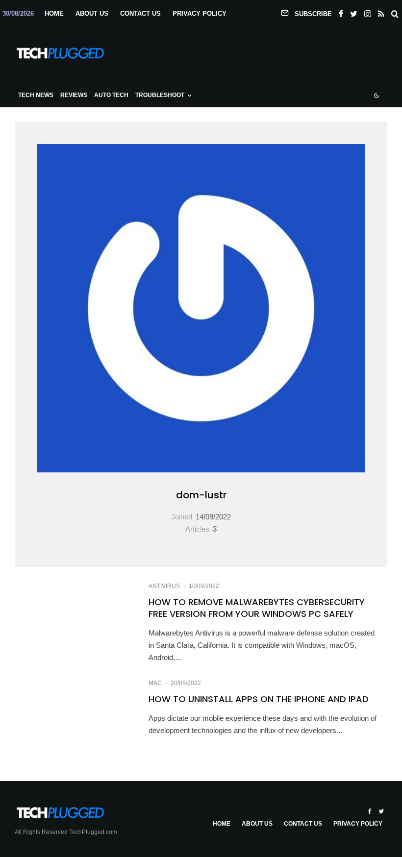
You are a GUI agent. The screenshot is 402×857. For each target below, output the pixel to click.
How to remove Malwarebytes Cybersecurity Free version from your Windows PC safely (257, 608)
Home (54, 13)
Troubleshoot (159, 95)
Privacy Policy (199, 13)
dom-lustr (201, 495)
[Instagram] (368, 11)
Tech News (35, 95)
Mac (155, 683)
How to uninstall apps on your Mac (201, 759)
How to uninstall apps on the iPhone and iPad (259, 699)
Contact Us (140, 13)
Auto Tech (111, 95)
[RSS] (381, 11)
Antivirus (164, 586)
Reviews (73, 95)
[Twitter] (354, 11)
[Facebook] (341, 11)
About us (91, 13)
